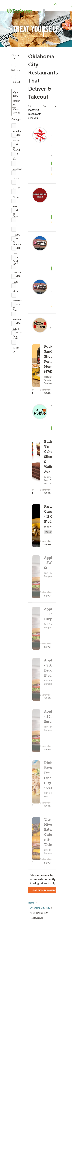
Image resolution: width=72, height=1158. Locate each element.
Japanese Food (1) (17, 245)
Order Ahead (14, 111)
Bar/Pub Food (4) (16, 151)
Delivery (15, 69)
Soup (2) (15, 311)
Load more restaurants (44, 890)
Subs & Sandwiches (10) (18, 330)
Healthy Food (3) (16, 235)
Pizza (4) (15, 292)
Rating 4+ (14, 102)
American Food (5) (17, 132)
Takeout (15, 81)
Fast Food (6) (15, 207)
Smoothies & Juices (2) (18, 301)
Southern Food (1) (17, 320)
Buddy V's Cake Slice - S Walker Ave (49, 457)
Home (31, 902)
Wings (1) (16, 348)
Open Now (14, 94)
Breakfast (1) (17, 170)
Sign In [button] (60, 16)
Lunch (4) (16, 264)
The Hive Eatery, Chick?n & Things (50, 832)
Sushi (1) (15, 339)
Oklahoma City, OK (40, 907)
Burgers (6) (16, 179)
